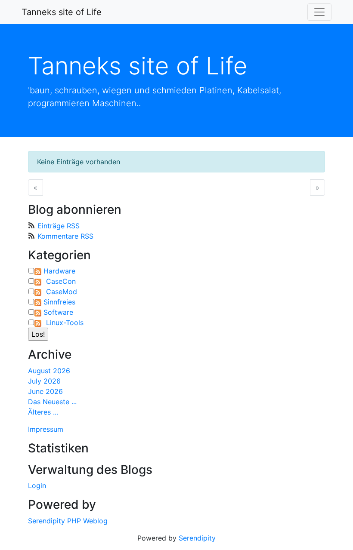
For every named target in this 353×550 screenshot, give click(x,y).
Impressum (45, 429)
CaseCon (61, 281)
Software (58, 312)
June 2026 (45, 391)
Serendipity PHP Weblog (68, 520)
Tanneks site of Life (62, 12)
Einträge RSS (58, 225)
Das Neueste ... (52, 401)
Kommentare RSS (65, 236)
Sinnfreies (59, 302)
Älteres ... (43, 412)
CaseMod (61, 291)
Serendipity (197, 538)
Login (37, 485)
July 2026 (44, 381)
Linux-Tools (65, 322)
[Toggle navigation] (319, 12)
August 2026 (49, 370)
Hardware (59, 271)
